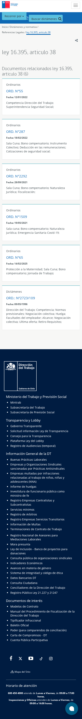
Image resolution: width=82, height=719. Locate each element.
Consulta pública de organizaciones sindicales (41, 558)
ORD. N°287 (15, 131)
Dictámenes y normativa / (24, 27)
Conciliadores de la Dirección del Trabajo (37, 588)
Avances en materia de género (30, 568)
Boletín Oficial (19, 625)
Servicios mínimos (22, 509)
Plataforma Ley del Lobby (27, 441)
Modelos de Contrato (24, 606)
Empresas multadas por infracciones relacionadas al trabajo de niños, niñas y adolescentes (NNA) (37, 477)
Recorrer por (13, 16)
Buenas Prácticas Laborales (28, 459)
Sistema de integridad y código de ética (36, 573)
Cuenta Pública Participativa (29, 640)
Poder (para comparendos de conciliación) (38, 630)
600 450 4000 (15, 693)
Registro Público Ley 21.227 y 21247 (34, 593)
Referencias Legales (13, 32)
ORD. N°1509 (16, 216)
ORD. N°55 (14, 91)
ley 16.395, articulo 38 (38, 32)
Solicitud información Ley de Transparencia (39, 431)
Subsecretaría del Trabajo (27, 407)
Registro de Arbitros (23, 514)
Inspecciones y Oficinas (22, 699)
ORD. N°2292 (16, 176)
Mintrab (15, 402)
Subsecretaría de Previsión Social (32, 412)
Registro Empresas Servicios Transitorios (37, 519)
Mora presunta (20, 544)
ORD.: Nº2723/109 (20, 298)
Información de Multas (25, 524)
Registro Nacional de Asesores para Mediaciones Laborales (34, 537)
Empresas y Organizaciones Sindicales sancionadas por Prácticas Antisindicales (37, 466)
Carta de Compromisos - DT (28, 635)
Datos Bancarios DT (23, 578)
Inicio (5, 27)
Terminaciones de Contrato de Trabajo (36, 529)
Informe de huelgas (23, 486)
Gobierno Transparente (26, 426)
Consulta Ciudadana (23, 583)
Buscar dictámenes (44, 19)
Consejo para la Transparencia (30, 436)
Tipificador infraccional (25, 620)
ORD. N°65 (14, 257)
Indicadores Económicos (26, 563)
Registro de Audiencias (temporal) (33, 446)
